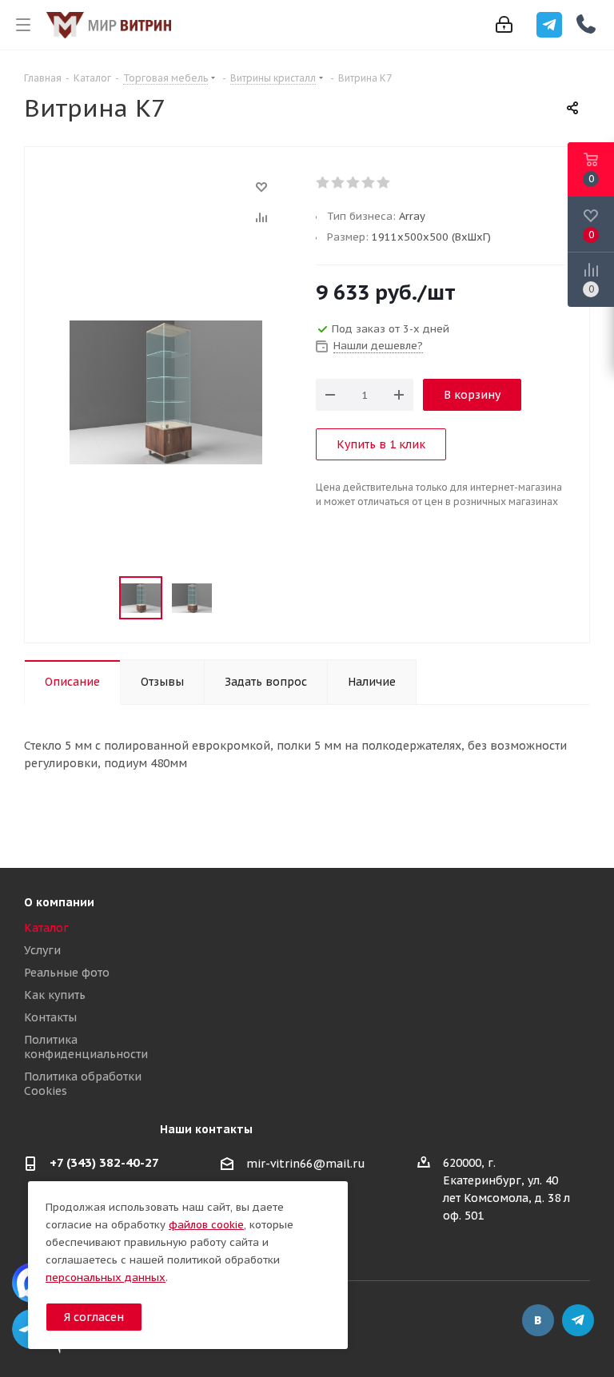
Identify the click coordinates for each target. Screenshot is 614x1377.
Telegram (578, 1320)
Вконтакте (538, 1320)
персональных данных (105, 1277)
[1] (323, 183)
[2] (338, 183)
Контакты (50, 1017)
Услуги (42, 950)
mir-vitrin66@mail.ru (305, 1163)
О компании (59, 902)
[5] (384, 183)
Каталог (46, 928)
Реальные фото (67, 972)
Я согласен (94, 1317)
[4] (369, 183)
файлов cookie (206, 1225)
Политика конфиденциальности (86, 1047)
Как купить (55, 995)
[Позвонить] (586, 24)
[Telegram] (549, 25)
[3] (353, 183)
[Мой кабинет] (504, 25)
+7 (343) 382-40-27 (104, 1162)
